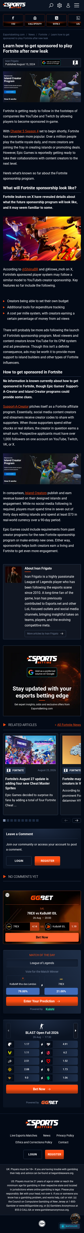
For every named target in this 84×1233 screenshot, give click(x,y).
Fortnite (43, 34)
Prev (66, 820)
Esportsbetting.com (14, 34)
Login (19, 860)
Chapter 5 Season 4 (24, 131)
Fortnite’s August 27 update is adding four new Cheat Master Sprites (27, 783)
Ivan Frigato (12, 61)
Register (47, 860)
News (32, 34)
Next (76, 820)
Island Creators (36, 493)
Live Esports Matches (23, 1135)
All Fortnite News (69, 725)
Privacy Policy (65, 1135)
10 (37, 820)
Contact (63, 1142)
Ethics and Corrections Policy (33, 1142)
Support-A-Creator (16, 406)
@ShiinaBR (30, 269)
